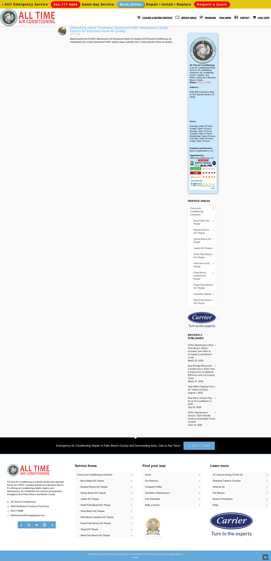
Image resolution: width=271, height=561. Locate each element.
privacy (135, 557)
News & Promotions (223, 499)
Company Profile (153, 487)
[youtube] (36, 524)
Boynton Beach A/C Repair (201, 231)
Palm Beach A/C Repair (202, 265)
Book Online (131, 4)
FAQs (215, 505)
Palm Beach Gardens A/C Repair (200, 275)
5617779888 (17, 511)
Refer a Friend (152, 505)
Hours (193, 121)
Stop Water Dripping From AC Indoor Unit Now (201, 388)
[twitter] (28, 524)
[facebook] (21, 524)
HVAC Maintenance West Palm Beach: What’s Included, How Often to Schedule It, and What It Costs (200, 351)
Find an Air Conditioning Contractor (196, 211)
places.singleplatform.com (202, 151)
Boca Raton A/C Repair (202, 222)
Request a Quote (212, 4)
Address (194, 87)
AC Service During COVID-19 (227, 475)
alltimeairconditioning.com (202, 158)
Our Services (151, 481)
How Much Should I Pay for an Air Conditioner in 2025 (200, 401)
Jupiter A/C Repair (203, 248)
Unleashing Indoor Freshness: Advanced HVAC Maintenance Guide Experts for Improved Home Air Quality (119, 29)
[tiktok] (52, 524)
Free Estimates (152, 499)
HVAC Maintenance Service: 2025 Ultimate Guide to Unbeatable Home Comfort (201, 417)
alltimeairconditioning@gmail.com (28, 515)
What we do (219, 487)
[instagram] (44, 524)
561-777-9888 (201, 445)
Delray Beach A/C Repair (203, 240)
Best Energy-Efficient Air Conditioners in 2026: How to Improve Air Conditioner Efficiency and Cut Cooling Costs (201, 372)
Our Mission (219, 493)
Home (148, 475)
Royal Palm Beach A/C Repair (203, 286)
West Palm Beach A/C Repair (203, 301)
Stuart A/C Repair (202, 294)
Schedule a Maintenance (157, 493)
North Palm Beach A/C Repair (203, 256)
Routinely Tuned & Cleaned (227, 481)
